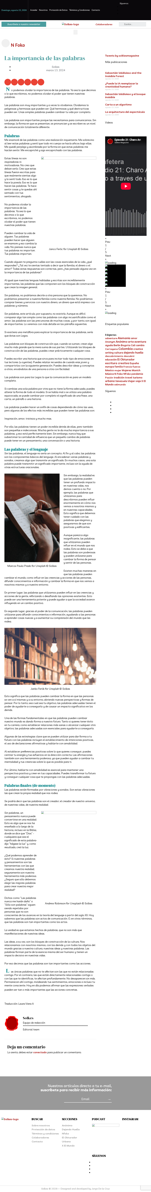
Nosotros (43, 10)
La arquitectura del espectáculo (125, 112)
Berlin (117, 345)
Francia (127, 366)
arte (131, 341)
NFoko (127, 373)
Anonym (110, 341)
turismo (137, 377)
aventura (140, 341)
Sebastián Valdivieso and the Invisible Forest (123, 74)
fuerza (136, 366)
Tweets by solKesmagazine (122, 55)
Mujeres (126, 370)
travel (128, 377)
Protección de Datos (58, 10)
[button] (75, 32)
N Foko (18, 45)
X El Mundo (68, 1145)
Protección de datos (43, 1129)
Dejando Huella (71, 1129)
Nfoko (65, 1133)
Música (109, 373)
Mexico (109, 370)
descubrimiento (114, 356)
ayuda (109, 345)
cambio (140, 345)
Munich (136, 370)
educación (111, 359)
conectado (40, 1052)
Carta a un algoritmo (118, 104)
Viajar (131, 381)
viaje (138, 381)
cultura (118, 352)
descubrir (129, 356)
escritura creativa (117, 363)
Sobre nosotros (41, 1125)
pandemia (137, 373)
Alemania (124, 338)
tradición (119, 377)
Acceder (33, 10)
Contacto (96, 10)
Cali (133, 345)
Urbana (66, 1141)
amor (134, 338)
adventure (111, 338)
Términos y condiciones (45, 1133)
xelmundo (120, 384)
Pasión (109, 377)
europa (109, 366)
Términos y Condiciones (79, 10)
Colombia (125, 349)
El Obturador (126, 359)
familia (119, 366)
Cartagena (111, 348)
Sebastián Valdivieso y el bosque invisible (125, 95)
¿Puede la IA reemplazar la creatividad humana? (121, 85)
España (134, 363)
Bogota (125, 345)
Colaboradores (104, 24)
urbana (110, 381)
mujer (117, 370)
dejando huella (133, 352)
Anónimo (121, 341)
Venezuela (121, 381)
